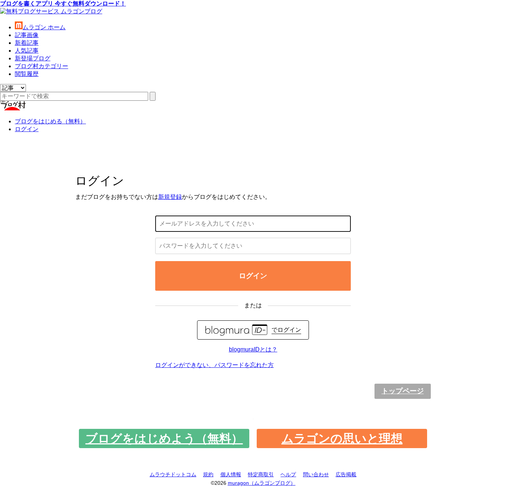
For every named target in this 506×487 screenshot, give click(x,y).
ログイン (27, 129)
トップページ (403, 391)
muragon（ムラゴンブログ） (262, 483)
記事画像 (27, 35)
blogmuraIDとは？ (253, 349)
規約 (208, 474)
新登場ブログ (32, 58)
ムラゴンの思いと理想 (342, 438)
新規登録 (170, 197)
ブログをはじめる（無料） (50, 121)
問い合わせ (316, 474)
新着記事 (27, 43)
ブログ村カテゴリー (41, 66)
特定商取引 (261, 474)
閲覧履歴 (27, 74)
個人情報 (230, 474)
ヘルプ (288, 474)
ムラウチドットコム (173, 474)
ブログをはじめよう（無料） (164, 438)
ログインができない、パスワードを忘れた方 (214, 365)
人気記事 (27, 50)
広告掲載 (346, 474)
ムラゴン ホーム (44, 27)
